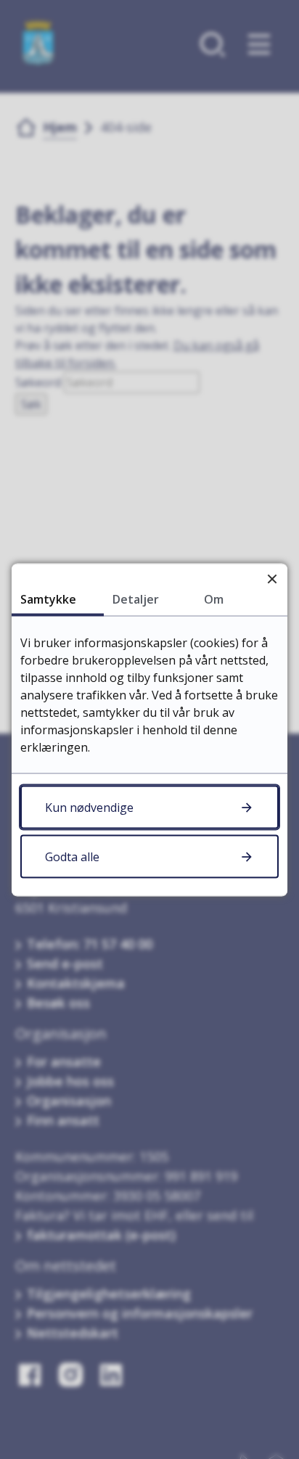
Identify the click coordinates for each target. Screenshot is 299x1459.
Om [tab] (214, 599)
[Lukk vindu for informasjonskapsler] (272, 578)
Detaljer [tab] (135, 599)
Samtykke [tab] (48, 599)
